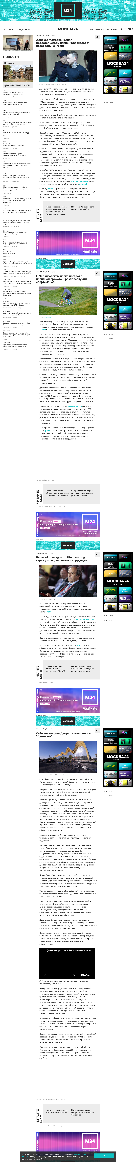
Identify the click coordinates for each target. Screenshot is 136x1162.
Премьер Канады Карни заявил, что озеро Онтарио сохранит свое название (17, 263)
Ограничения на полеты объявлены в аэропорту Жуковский (16, 113)
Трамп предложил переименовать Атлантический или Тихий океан (15, 346)
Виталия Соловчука (79, 181)
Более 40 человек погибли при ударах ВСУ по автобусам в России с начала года (16, 222)
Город (53, 272)
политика (6, 97)
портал (42, 329)
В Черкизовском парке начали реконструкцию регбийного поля (82, 493)
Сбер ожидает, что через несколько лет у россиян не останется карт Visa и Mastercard (17, 165)
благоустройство (59, 506)
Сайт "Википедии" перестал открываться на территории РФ (14, 155)
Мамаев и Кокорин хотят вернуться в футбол (82, 208)
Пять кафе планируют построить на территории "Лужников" (82, 1112)
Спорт (53, 36)
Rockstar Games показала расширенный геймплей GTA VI (17, 253)
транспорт (6, 117)
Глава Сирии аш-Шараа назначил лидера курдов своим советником (15, 243)
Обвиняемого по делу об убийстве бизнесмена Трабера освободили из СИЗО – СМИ (16, 189)
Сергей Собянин (53, 1126)
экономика (6, 170)
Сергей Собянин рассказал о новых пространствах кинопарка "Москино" (17, 85)
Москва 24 (68, 29)
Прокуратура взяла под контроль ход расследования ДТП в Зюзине (16, 304)
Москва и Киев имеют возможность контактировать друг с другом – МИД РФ (16, 134)
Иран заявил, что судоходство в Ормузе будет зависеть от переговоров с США (17, 283)
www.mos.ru (47, 317)
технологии (6, 158)
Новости (11, 57)
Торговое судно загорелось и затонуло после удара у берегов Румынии (17, 211)
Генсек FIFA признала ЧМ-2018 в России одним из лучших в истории (82, 668)
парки (46, 506)
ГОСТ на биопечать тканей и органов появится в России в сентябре (16, 145)
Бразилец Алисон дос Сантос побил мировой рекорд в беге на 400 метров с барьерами (17, 335)
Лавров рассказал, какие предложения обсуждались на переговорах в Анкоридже (17, 200)
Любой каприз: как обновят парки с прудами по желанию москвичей (57, 493)
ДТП (14, 308)
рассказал (49, 430)
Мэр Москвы (9, 63)
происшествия (7, 107)
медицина (6, 148)
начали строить (75, 406)
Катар (79, 645)
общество (13, 148)
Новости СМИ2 (41, 258)
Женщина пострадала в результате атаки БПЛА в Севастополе (15, 103)
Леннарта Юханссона (84, 619)
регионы (15, 107)
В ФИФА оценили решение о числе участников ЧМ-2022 (55, 668)
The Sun (49, 611)
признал (51, 188)
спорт (5, 298)
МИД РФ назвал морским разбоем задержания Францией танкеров (15, 233)
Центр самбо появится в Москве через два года (57, 1111)
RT (51, 110)
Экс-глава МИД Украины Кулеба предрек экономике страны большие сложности (17, 273)
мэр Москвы (43, 1126)
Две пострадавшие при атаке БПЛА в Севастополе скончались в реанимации (17, 324)
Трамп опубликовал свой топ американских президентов (13, 93)
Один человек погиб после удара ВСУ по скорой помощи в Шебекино (17, 314)
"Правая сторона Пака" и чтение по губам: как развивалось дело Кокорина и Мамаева (57, 210)
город (13, 117)
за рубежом (13, 97)
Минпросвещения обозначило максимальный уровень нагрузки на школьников (16, 177)
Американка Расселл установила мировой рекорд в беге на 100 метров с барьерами (17, 293)
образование (7, 181)
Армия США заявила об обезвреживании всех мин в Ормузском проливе (17, 123)
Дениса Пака (85, 184)
